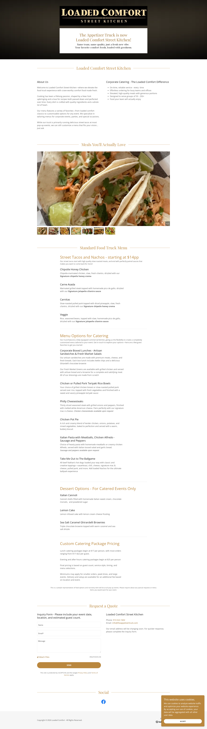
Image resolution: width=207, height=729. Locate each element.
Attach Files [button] (44, 657)
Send (69, 665)
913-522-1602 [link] (119, 620)
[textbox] (69, 625)
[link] (103, 702)
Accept (183, 721)
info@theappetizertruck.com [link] (125, 623)
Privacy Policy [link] (83, 673)
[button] (38, 657)
